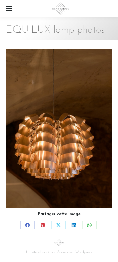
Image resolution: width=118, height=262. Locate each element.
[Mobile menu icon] (9, 8)
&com (61, 252)
